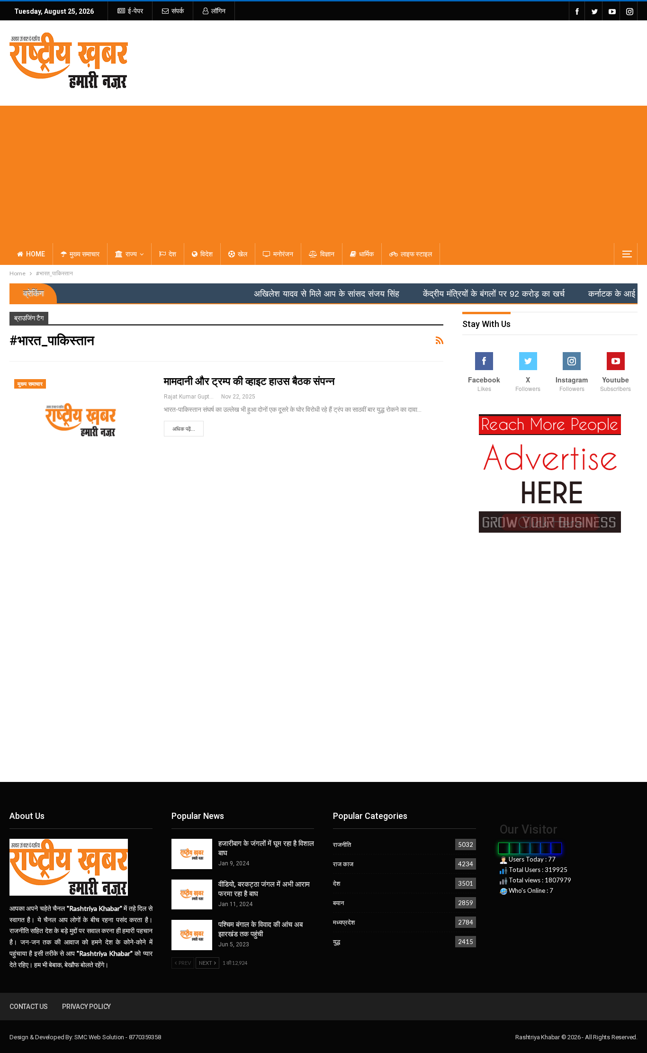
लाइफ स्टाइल (416, 254)
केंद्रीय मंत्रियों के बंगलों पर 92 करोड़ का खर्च (469, 294)
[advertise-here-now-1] (550, 473)
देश (172, 254)
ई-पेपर (135, 11)
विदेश (206, 254)
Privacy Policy (86, 1006)
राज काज (343, 864)
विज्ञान (327, 254)
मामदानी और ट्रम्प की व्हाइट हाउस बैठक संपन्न (249, 381)
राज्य (131, 254)
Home (35, 254)
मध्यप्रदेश (344, 922)
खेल (242, 254)
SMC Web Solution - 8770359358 (117, 1037)
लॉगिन (218, 11)
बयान (338, 903)
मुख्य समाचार (84, 254)
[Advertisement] (323, 172)
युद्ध (336, 941)
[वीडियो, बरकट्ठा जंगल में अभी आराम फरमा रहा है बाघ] (191, 895)
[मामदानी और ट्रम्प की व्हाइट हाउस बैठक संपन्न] (80, 419)
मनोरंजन (283, 254)
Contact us (28, 1006)
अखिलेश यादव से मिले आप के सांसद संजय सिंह (302, 294)
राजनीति (342, 844)
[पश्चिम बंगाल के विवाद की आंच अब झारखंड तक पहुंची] (191, 935)
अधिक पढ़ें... (183, 429)
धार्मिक (366, 254)
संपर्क (177, 11)
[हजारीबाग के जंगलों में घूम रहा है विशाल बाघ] (191, 854)
